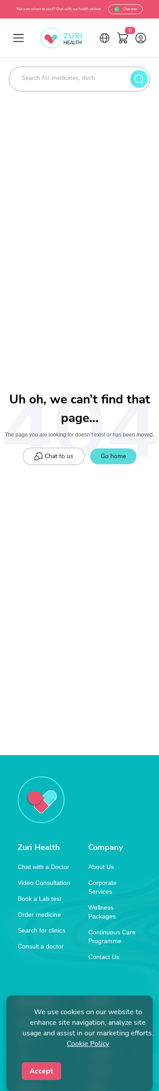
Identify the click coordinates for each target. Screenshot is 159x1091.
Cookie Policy (88, 1044)
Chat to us (59, 456)
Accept (41, 1071)
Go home (113, 456)
